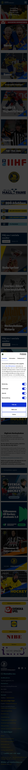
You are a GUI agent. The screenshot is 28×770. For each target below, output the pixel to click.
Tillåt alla (14, 404)
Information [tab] (12, 358)
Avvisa (14, 414)
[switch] (24, 388)
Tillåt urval (14, 409)
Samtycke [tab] (4, 358)
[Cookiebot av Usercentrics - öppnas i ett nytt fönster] (20, 354)
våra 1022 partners (10, 366)
